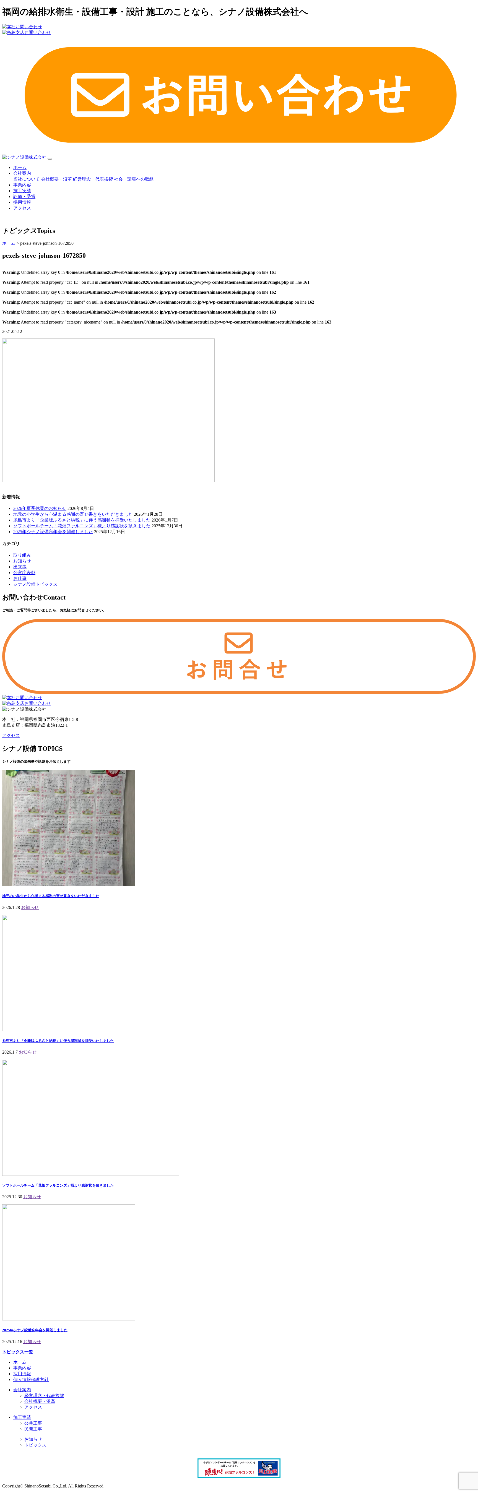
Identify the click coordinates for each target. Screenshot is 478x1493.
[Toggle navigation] (50, 159)
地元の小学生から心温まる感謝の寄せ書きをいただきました (73, 514)
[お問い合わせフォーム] (239, 692)
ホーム (20, 167)
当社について (26, 179)
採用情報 (22, 202)
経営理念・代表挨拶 (93, 179)
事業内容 (22, 185)
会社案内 (22, 173)
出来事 (20, 566)
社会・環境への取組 (134, 179)
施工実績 (22, 190)
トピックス (35, 1445)
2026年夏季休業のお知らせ (39, 508)
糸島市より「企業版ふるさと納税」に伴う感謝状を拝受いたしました (81, 520)
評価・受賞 (24, 196)
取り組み (22, 555)
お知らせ (22, 561)
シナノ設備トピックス (35, 584)
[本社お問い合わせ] (22, 697)
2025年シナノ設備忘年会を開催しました (53, 531)
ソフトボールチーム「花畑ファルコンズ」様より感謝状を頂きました (81, 525)
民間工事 (33, 1429)
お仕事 (20, 578)
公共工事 (33, 1423)
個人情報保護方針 (31, 1379)
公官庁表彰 (24, 572)
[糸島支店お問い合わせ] (26, 703)
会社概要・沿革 (56, 179)
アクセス (22, 208)
